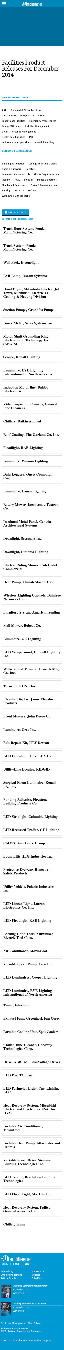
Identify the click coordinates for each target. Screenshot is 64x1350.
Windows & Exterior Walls (16, 195)
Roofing (6, 190)
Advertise (18, 1293)
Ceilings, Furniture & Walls (43, 163)
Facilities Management (37, 126)
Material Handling (44, 142)
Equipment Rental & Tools (16, 174)
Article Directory (9, 1278)
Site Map (37, 1278)
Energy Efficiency (11, 126)
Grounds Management (24, 131)
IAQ (31, 137)
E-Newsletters (21, 1289)
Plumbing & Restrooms (14, 185)
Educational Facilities (13, 121)
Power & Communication (44, 185)
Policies (36, 1275)
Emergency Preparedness (42, 121)
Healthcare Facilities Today (14, 1328)
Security (19, 190)
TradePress (21, 1340)
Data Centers (9, 115)
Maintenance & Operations (16, 142)
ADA (4, 110)
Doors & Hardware (11, 169)
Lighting (28, 179)
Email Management (11, 1275)
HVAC (17, 179)
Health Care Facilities (13, 137)
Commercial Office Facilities (26, 110)
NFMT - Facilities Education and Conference (21, 1331)
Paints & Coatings (47, 179)
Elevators (30, 169)
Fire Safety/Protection (46, 174)
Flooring (6, 179)
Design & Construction (32, 115)
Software (33, 190)
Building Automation (13, 163)
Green (5, 131)
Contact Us (38, 1271)
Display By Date (16, 212)
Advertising (7, 1271)
